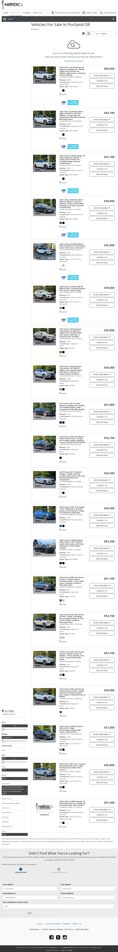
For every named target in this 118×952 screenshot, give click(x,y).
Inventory (16, 13)
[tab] (21, 870)
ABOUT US (77, 924)
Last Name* (66, 884)
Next (30, 913)
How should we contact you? (15, 902)
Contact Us (102, 81)
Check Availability (102, 75)
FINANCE (66, 924)
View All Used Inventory (73, 61)
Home (5, 13)
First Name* (8, 884)
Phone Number (67, 893)
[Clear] (12, 714)
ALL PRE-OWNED (53, 924)
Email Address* (9, 893)
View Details (102, 86)
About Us (37, 13)
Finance (26, 13)
